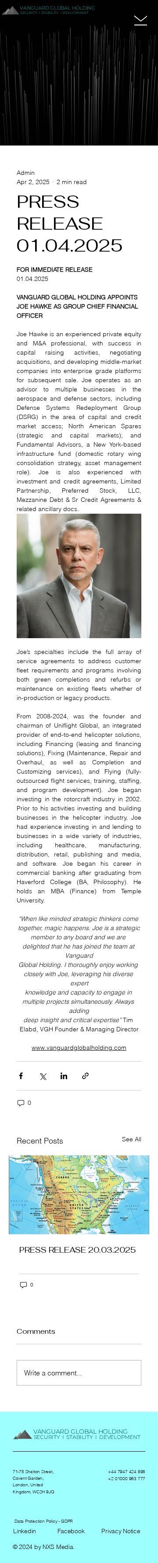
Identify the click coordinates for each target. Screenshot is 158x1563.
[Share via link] (85, 1076)
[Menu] (140, 18)
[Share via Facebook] (21, 1076)
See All (131, 1139)
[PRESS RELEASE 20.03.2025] (79, 1194)
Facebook (71, 1531)
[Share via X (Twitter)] (42, 1076)
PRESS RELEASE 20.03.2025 (77, 1250)
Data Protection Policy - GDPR (43, 1521)
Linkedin (24, 1531)
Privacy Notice (120, 1531)
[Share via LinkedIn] (64, 1076)
